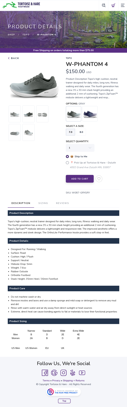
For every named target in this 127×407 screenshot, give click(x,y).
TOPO (26, 34)
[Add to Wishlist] (99, 178)
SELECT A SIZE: (75, 126)
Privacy (56, 380)
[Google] (54, 372)
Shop (11, 34)
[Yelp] (72, 372)
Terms (46, 380)
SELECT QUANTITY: (77, 141)
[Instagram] (63, 372)
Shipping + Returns (74, 380)
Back (14, 58)
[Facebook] (45, 372)
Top (64, 401)
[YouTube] (82, 372)
